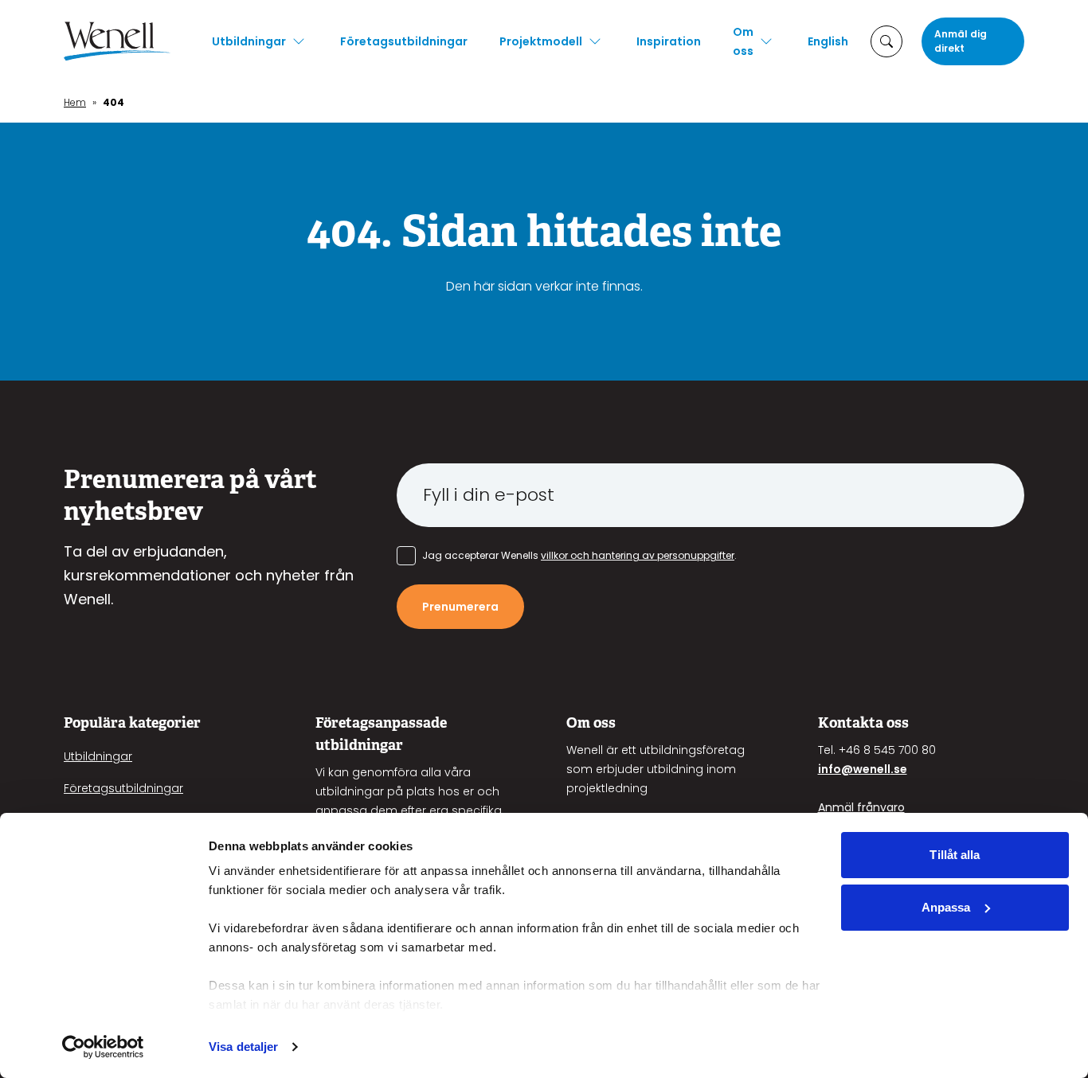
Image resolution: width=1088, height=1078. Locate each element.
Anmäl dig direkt (960, 41)
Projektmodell (540, 41)
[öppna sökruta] (886, 41)
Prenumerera (460, 607)
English (828, 41)
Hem (75, 102)
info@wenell (854, 769)
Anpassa (946, 907)
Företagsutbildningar (404, 41)
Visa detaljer (243, 1046)
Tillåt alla (954, 854)
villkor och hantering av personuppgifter (637, 555)
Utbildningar (249, 41)
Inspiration (668, 41)
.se (898, 769)
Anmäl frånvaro (861, 807)
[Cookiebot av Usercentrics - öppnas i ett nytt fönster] (103, 1047)
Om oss (743, 41)
